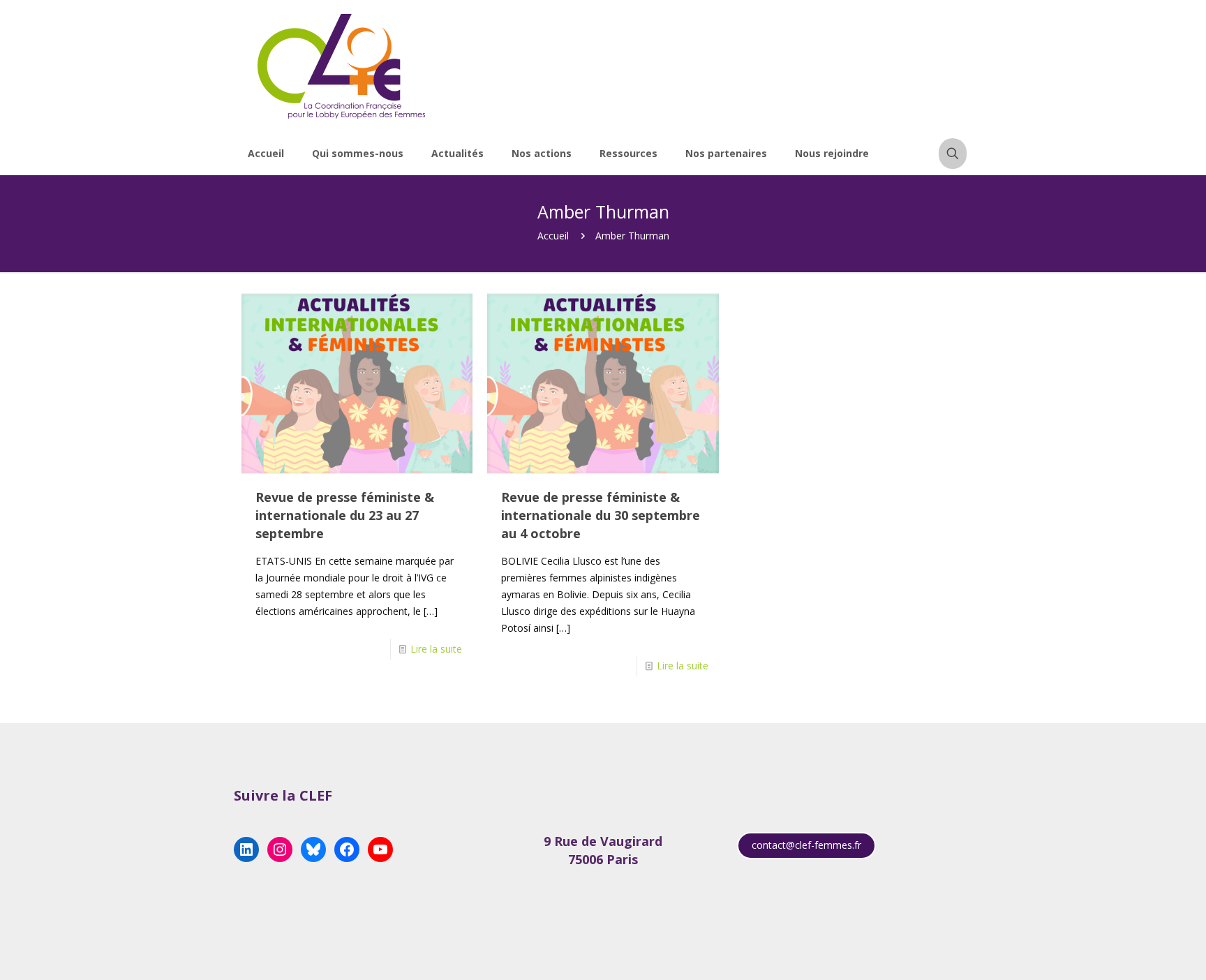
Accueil (553, 235)
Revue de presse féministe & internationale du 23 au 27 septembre (344, 515)
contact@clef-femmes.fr (806, 845)
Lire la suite (436, 648)
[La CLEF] (342, 66)
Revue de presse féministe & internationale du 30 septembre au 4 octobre (600, 515)
